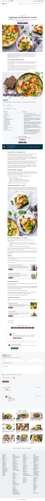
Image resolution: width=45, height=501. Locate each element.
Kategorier (3, 454)
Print (25, 142)
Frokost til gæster (26, 457)
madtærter (17, 299)
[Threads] (25, 328)
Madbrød (4, 474)
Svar (41, 387)
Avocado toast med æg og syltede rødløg (36, 432)
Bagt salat (4, 455)
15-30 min (25, 479)
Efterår (34, 455)
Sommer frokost (36, 474)
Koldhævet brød (4, 471)
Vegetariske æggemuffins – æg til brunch (22, 443)
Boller (3, 457)
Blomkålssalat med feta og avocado (14, 273)
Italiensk (35, 484)
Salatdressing (15, 478)
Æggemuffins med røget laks (13, 303)
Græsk (34, 482)
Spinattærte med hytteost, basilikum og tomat (20, 421)
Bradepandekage (5, 458)
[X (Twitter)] (15, 328)
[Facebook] (12, 328)
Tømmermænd (25, 473)
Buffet (24, 455)
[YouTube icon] (20, 338)
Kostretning (14, 486)
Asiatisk (34, 479)
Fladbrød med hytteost (12, 311)
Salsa (14, 479)
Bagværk (4, 456)
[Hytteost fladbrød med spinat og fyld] (8, 427)
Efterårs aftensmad (36, 456)
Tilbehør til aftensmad (16, 483)
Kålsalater (4, 472)
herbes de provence (9, 119)
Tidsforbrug (24, 477)
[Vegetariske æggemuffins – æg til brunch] (22, 438)
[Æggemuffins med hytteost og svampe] (8, 438)
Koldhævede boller (5, 470)
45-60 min (25, 481)
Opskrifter (20, 3)
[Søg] (42, 3)
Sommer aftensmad (36, 471)
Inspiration (39, 3)
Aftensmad (15, 455)
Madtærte (4, 475)
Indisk (34, 483)
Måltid (24, 3)
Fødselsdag (25, 458)
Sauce (14, 480)
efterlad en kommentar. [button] (28, 137)
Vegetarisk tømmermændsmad (27, 475)
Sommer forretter (36, 473)
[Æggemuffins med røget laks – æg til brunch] (36, 438)
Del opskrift (25, 23)
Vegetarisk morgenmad (16, 470)
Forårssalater (35, 469)
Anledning (35, 3)
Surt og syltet (15, 481)
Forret (14, 475)
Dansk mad (35, 480)
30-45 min (25, 480)
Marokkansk (35, 485)
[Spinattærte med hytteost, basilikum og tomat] (22, 415)
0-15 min (24, 478)
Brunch (14, 458)
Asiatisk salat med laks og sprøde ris (8, 421)
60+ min (24, 482)
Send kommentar (5, 381)
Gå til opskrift (10, 269)
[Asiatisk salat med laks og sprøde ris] (8, 415)
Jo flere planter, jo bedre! (26, 293)
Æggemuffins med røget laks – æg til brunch (36, 443)
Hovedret (14, 476)
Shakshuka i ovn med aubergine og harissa (22, 432)
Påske (24, 470)
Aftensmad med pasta (16, 457)
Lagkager (3, 473)
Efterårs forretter (35, 458)
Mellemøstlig (35, 486)
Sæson (31, 3)
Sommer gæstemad (36, 475)
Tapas (24, 472)
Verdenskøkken (35, 477)
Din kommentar (5, 366)
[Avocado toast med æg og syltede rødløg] (36, 427)
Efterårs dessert (35, 457)
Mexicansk (35, 487)
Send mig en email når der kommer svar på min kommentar (12, 374)
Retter (27, 3)
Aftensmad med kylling (16, 456)
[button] (3, 100)
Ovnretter (25, 15)
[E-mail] (29, 328)
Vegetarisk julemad (26, 474)
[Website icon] (15, 338)
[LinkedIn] (22, 328)
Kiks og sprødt (4, 469)
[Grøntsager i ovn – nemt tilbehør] (36, 415)
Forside (20, 15)
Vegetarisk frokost (16, 469)
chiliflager (5, 124)
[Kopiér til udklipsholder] (32, 328)
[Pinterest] (19, 328)
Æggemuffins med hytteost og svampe (7, 443)
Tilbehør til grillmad (16, 484)
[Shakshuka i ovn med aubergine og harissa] (22, 427)
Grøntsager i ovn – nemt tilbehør (36, 420)
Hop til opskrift (20, 23)
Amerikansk (35, 478)
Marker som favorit (14, 348)
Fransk (34, 481)
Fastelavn (24, 456)
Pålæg (14, 477)
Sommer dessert (36, 472)
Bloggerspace (23, 499)
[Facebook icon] (13, 338)
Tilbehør (14, 482)
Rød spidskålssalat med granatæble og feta (15, 265)
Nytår (24, 469)
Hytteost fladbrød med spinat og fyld (8, 432)
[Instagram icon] (17, 338)
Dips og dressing (15, 474)
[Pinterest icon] (19, 338)
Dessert (14, 473)
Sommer (35, 470)
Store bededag (25, 471)
